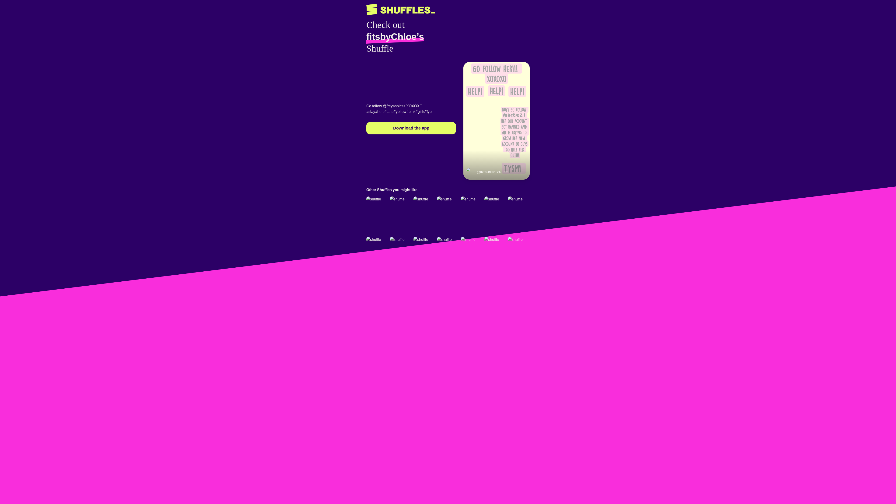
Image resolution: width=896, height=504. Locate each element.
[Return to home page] (400, 9)
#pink (411, 112)
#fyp (428, 112)
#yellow (400, 112)
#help (380, 112)
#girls (420, 112)
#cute (389, 112)
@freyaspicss (394, 106)
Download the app (411, 128)
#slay (370, 112)
